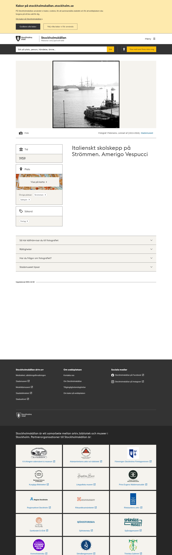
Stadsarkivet (21, 399)
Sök (110, 49)
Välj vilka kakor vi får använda (60, 26)
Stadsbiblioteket (22, 393)
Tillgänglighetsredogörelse (75, 387)
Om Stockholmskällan (73, 381)
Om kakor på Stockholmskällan (29, 19)
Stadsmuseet (147, 133)
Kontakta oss (69, 375)
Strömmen (39, 195)
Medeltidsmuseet (23, 387)
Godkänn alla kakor (28, 26)
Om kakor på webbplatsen (74, 393)
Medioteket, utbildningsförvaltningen (31, 375)
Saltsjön (24, 199)
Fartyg (23, 221)
